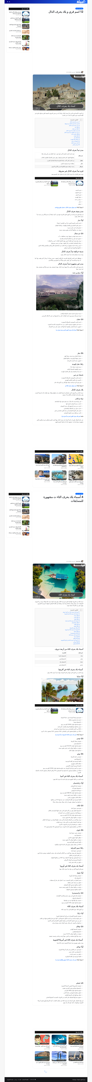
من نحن (15, 1079)
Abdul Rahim (78, 72)
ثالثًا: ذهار (76, 137)
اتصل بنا (19, 1079)
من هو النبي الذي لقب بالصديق (15, 30)
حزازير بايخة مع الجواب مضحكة (15, 47)
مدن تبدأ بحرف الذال (74, 122)
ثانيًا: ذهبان (76, 136)
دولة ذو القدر (75, 144)
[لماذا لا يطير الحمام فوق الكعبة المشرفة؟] (25, 26)
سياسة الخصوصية (10, 1079)
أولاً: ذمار (76, 127)
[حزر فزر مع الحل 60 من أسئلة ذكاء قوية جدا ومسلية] (79, 183)
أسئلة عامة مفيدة (79, 8)
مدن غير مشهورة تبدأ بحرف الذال (71, 132)
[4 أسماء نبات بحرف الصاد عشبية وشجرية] (25, 37)
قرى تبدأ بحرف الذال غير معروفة (71, 123)
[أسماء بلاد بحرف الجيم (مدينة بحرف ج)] (42, 459)
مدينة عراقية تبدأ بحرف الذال (72, 130)
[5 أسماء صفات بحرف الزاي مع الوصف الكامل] (25, 43)
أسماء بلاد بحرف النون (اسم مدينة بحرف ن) (66, 330)
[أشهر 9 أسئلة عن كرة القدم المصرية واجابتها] (54, 183)
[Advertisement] (59, 42)
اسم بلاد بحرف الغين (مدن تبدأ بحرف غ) (71, 416)
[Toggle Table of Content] (80, 120)
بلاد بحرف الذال (74, 143)
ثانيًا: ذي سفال (75, 129)
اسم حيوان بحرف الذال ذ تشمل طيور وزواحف (66, 207)
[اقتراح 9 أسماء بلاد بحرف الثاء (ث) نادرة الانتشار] (59, 459)
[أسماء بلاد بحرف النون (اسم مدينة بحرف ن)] (59, 475)
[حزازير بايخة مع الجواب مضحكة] (25, 48)
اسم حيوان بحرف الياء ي (71, 385)
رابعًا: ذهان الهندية (74, 139)
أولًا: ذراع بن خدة (74, 134)
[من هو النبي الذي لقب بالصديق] (25, 32)
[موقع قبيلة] (81, 1)
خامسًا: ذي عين (75, 141)
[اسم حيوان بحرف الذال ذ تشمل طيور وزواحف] (75, 475)
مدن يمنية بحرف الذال (73, 125)
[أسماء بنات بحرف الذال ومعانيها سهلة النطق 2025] (42, 474)
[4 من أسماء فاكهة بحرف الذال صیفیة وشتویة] (75, 459)
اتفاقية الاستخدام (25, 1079)
